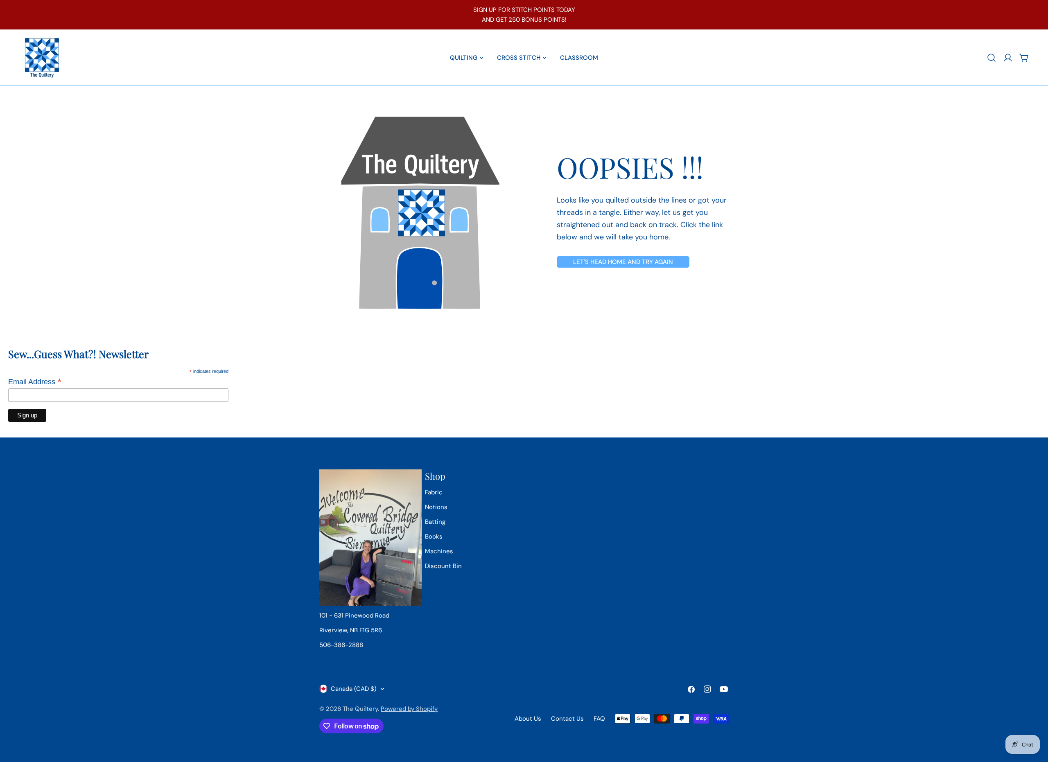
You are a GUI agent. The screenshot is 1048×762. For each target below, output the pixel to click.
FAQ (599, 719)
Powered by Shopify (409, 709)
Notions (436, 507)
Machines (439, 551)
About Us (528, 719)
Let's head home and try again (623, 262)
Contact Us (567, 719)
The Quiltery (360, 709)
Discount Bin (443, 566)
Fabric (434, 492)
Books (434, 536)
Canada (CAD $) (354, 689)
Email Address (35, 381)
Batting (435, 522)
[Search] (991, 58)
